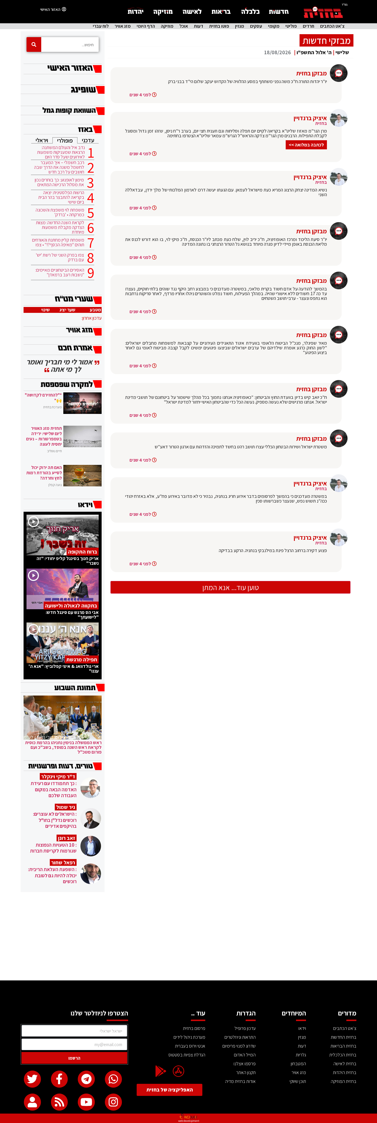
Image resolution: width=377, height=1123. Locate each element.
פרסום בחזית (194, 1028)
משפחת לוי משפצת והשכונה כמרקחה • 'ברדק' (60, 212)
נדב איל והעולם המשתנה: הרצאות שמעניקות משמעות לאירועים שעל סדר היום (61, 152)
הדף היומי (146, 26)
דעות (198, 26)
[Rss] (59, 1102)
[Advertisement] (188, 936)
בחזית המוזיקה (343, 1081)
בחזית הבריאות (343, 1046)
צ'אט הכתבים (332, 26)
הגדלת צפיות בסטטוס (186, 1055)
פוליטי (291, 26)
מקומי (274, 26)
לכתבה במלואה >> (306, 145)
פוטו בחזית (219, 26)
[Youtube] (86, 1102)
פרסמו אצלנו (245, 1064)
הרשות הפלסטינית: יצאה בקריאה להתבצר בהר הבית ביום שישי (61, 197)
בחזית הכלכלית (342, 1055)
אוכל (183, 26)
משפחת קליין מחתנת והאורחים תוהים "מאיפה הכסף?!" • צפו (58, 242)
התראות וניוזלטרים (240, 1037)
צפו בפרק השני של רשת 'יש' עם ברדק (60, 257)
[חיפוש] (34, 44)
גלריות (301, 1055)
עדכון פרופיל (245, 1028)
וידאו (302, 1028)
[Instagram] (113, 1102)
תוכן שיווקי (298, 1081)
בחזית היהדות (344, 1072)
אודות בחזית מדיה (240, 1081)
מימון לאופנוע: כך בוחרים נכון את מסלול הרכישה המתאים (59, 182)
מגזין (239, 26)
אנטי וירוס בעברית (190, 1046)
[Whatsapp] (113, 1079)
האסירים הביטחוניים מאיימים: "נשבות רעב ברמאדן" (59, 272)
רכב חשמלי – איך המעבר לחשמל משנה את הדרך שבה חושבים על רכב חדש (59, 167)
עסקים (256, 26)
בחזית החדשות (343, 1037)
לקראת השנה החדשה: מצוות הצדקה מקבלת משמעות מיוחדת (60, 227)
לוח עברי (101, 26)
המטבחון (298, 1064)
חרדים (308, 26)
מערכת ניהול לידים (189, 1037)
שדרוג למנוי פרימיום (239, 1046)
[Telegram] (86, 1079)
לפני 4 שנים (140, 95)
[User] (32, 1102)
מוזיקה (167, 26)
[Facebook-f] (59, 1079)
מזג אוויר (123, 26)
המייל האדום (245, 1055)
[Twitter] (32, 1079)
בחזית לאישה (344, 1064)
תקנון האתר (246, 1072)
